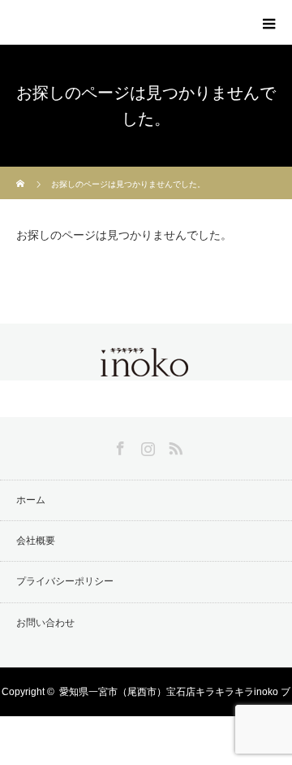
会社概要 (35, 540)
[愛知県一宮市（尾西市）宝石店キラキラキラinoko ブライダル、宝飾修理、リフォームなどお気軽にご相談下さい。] (146, 366)
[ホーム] (21, 173)
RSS (173, 445)
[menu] (269, 23)
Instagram (146, 445)
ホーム (30, 500)
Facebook (118, 445)
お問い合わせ (45, 622)
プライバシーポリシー (65, 581)
